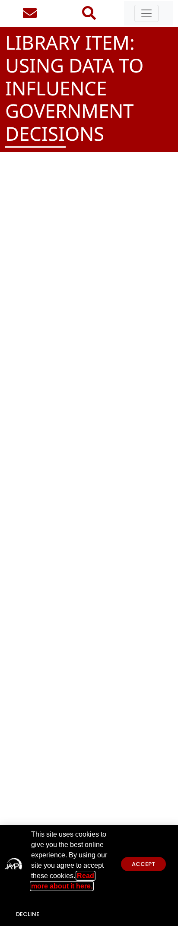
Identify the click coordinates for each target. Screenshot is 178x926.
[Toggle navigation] (146, 13)
